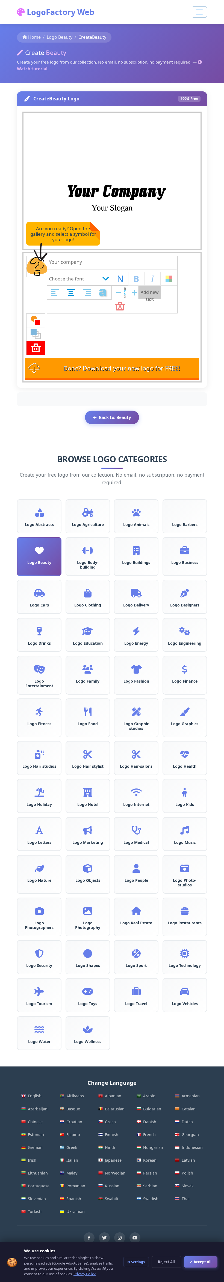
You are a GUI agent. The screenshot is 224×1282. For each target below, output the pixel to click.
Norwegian (115, 1173)
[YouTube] (134, 1237)
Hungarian (153, 1147)
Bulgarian (152, 1108)
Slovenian (37, 1198)
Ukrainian (75, 1211)
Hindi (110, 1147)
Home (34, 37)
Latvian (188, 1160)
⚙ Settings (136, 1262)
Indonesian (192, 1147)
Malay (71, 1173)
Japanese (113, 1160)
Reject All (166, 1261)
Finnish (111, 1134)
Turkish (35, 1211)
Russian (112, 1185)
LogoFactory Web (59, 12)
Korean (150, 1160)
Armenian (191, 1095)
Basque (73, 1108)
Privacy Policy (84, 1273)
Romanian (75, 1185)
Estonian (36, 1134)
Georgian (190, 1134)
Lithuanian (38, 1173)
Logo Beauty (59, 37)
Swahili (111, 1198)
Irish (32, 1160)
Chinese (35, 1121)
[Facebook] (89, 1237)
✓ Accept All (200, 1261)
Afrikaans (75, 1095)
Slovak (188, 1185)
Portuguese (38, 1185)
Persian (150, 1173)
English (35, 1095)
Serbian (150, 1185)
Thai (186, 1198)
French (149, 1134)
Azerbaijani (38, 1108)
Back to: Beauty (115, 417)
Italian (72, 1160)
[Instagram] (119, 1237)
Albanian (113, 1095)
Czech (110, 1121)
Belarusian (115, 1108)
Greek (71, 1147)
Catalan (189, 1108)
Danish (149, 1121)
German (35, 1147)
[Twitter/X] (104, 1237)
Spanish (73, 1198)
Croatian (74, 1121)
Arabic (149, 1095)
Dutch (187, 1121)
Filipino (73, 1134)
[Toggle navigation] (199, 12)
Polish (187, 1173)
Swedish (150, 1198)
